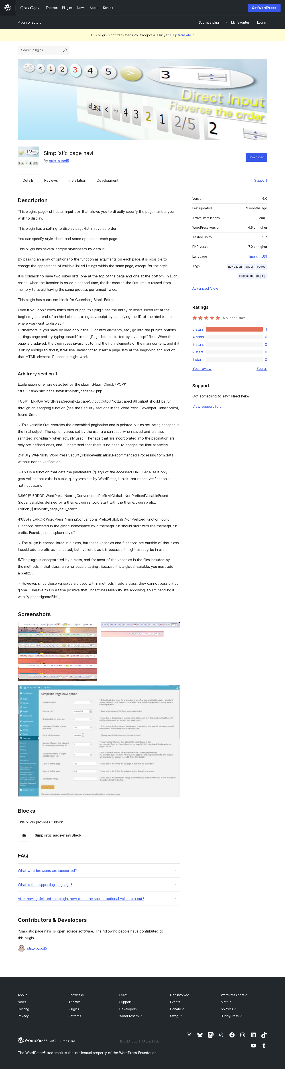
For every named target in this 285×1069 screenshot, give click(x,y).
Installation (77, 180)
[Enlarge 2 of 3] (174, 628)
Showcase (76, 995)
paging (260, 275)
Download (256, 157)
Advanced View (205, 288)
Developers (128, 1009)
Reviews (51, 180)
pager (249, 266)
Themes (75, 1002)
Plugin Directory (29, 22)
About (22, 995)
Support (260, 180)
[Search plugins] (65, 50)
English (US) (258, 256)
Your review (202, 368)
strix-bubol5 (59, 161)
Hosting (23, 1009)
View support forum (208, 406)
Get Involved (179, 995)
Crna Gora (67, 1041)
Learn (123, 995)
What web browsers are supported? (47, 871)
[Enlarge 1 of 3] (91, 628)
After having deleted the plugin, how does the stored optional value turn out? (81, 899)
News (22, 1002)
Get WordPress (264, 8)
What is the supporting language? (45, 885)
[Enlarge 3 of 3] (174, 691)
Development (107, 180)
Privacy (23, 1016)
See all (261, 368)
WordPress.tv (131, 1016)
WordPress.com (234, 995)
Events (175, 1002)
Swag (176, 1016)
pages (261, 266)
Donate (177, 1009)
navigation (235, 266)
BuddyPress (231, 1016)
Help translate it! (182, 35)
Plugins (74, 1009)
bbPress (229, 1009)
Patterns (75, 1016)
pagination (246, 275)
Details (28, 180)
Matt (226, 1002)
